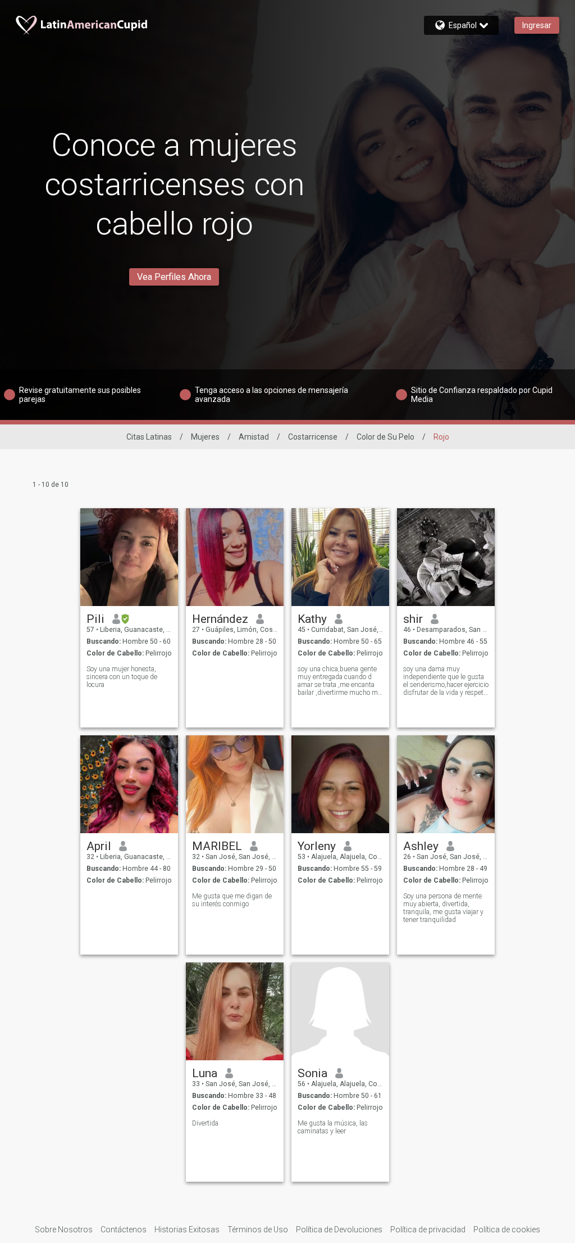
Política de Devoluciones (339, 1229)
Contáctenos (124, 1229)
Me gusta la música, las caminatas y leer (333, 1127)
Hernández (220, 619)
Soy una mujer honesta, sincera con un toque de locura (121, 677)
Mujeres (205, 436)
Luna (204, 1073)
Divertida (205, 1123)
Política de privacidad (428, 1229)
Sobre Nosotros (64, 1229)
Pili (95, 619)
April (98, 846)
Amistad (254, 436)
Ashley (421, 846)
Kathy (312, 619)
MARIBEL (217, 846)
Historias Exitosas (187, 1229)
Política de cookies (506, 1229)
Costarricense (312, 436)
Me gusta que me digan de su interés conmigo (232, 900)
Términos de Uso (257, 1229)
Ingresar (536, 25)
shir (413, 619)
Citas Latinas (149, 436)
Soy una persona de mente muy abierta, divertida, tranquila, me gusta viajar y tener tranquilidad (443, 908)
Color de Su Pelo (385, 436)
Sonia (312, 1073)
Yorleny (317, 846)
